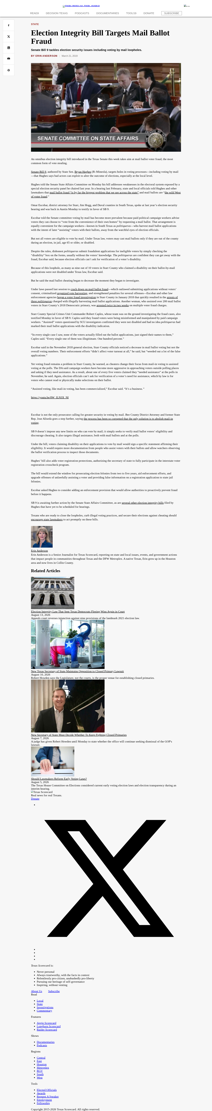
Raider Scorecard (47, 1029)
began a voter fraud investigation (76, 297)
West (40, 1077)
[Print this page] (8, 70)
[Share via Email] (8, 58)
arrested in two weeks (112, 305)
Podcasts (82, 13)
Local (40, 1000)
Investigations (45, 1007)
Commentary (44, 1010)
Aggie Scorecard (46, 1023)
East (39, 1061)
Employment (44, 1099)
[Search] (187, 5)
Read (33, 13)
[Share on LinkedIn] (8, 47)
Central (41, 1057)
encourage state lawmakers (47, 519)
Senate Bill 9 (38, 171)
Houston (42, 1064)
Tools (130, 13)
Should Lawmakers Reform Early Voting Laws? (59, 778)
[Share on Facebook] (8, 25)
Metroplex (43, 1067)
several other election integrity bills (143, 502)
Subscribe (171, 13)
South (40, 1074)
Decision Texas (57, 13)
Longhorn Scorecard (49, 1026)
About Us (36, 991)
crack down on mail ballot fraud (89, 289)
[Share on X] (8, 36)
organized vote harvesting (72, 293)
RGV (40, 1070)
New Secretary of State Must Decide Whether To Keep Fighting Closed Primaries (79, 734)
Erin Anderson (46, 56)
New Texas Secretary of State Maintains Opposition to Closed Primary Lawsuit (77, 671)
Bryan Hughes (83, 171)
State (35, 24)
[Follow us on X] (109, 949)
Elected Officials (47, 1089)
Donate (148, 13)
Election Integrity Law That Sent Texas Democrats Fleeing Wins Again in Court (78, 611)
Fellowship (43, 1103)
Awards (41, 1093)
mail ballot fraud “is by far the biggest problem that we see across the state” (94, 192)
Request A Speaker (48, 1096)
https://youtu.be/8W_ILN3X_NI (50, 397)
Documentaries (107, 13)
